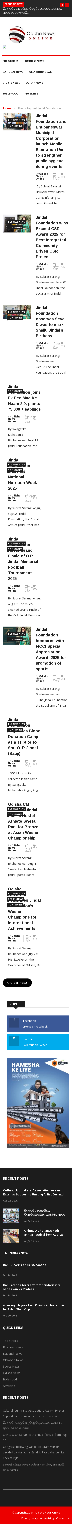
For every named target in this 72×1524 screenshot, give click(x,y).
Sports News (11, 82)
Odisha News (34, 82)
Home (7, 108)
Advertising (47, 1518)
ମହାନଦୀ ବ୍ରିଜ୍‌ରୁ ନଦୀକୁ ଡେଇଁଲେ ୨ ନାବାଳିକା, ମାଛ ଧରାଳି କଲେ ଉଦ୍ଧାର (33, 1467)
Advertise (31, 93)
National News (12, 72)
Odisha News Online (42, 176)
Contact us (62, 1518)
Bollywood (10, 93)
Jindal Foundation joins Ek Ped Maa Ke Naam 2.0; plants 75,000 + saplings (24, 397)
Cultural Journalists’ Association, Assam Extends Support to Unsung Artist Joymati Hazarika (33, 1194)
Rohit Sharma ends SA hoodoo (24, 1265)
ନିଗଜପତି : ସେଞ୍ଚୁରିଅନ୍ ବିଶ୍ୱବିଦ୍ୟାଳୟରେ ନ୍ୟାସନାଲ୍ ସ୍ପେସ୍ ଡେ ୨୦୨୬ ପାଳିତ (44, 1214)
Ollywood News (40, 72)
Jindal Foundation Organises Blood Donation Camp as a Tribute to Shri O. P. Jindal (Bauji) (24, 736)
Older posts (19, 982)
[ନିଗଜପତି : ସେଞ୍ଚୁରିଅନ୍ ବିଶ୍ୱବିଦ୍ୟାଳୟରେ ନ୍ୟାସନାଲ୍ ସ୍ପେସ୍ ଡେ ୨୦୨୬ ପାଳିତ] (12, 1216)
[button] (62, 5)
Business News (34, 61)
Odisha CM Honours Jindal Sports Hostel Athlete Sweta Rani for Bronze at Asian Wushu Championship (23, 821)
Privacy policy (29, 1518)
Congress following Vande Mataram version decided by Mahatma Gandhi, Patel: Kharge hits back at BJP (33, 1452)
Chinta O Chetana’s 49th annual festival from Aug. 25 (35, 1437)
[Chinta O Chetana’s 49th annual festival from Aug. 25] (12, 1236)
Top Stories (10, 61)
